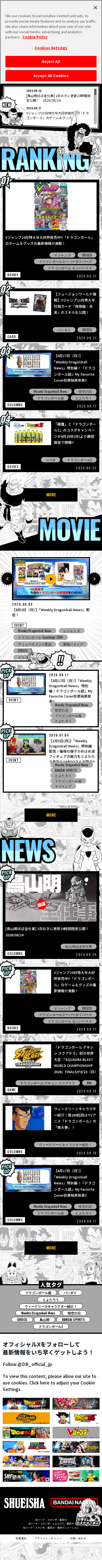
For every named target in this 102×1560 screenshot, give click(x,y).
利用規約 (21, 1538)
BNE (89, 1083)
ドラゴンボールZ (79, 459)
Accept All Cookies (50, 75)
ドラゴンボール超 (50, 398)
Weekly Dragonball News (50, 391)
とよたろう (83, 398)
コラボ (51, 459)
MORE (51, 494)
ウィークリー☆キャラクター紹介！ (65, 1144)
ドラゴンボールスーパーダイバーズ (65, 261)
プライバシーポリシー (48, 1538)
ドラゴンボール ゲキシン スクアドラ (47, 1083)
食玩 (66, 630)
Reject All (51, 61)
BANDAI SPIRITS (66, 770)
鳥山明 (45, 1319)
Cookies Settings (51, 47)
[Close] (95, 8)
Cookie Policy (35, 37)
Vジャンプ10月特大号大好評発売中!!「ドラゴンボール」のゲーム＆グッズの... (57, 115)
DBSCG (87, 255)
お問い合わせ (78, 1538)
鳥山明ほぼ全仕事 (78, 946)
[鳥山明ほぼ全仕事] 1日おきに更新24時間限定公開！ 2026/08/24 (58, 97)
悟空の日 (85, 391)
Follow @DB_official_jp (27, 1364)
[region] (51, 106)
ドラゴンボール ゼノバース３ (70, 267)
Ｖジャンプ (62, 255)
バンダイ (64, 329)
